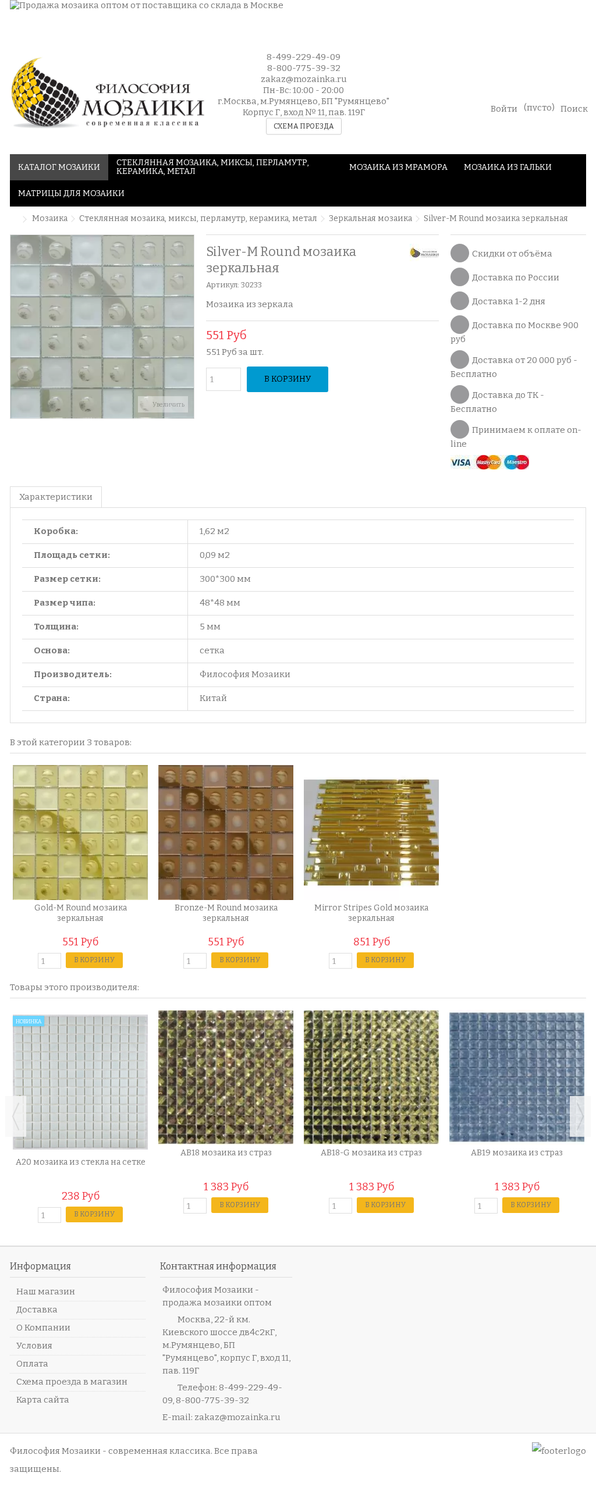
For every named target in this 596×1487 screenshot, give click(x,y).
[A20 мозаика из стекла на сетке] (80, 1082)
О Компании (43, 1327)
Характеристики (56, 497)
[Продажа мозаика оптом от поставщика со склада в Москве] (298, 16)
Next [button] (580, 1116)
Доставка (37, 1309)
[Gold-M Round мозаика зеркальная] (80, 832)
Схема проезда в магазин (71, 1381)
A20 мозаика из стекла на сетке (81, 1162)
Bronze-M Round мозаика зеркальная (226, 913)
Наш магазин (45, 1291)
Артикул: (222, 284)
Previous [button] (15, 1116)
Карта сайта (42, 1399)
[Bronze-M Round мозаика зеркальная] (225, 832)
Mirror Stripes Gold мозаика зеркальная (371, 913)
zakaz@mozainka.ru (237, 1417)
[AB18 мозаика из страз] (225, 1077)
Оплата (32, 1363)
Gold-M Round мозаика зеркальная (80, 913)
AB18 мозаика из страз (226, 1153)
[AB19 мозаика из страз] (516, 1077)
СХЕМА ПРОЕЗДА (304, 126)
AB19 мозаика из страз (517, 1153)
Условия (34, 1345)
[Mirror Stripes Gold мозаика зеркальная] (371, 832)
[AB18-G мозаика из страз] (371, 1077)
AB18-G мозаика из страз (371, 1153)
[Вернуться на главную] (13, 219)
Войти (504, 108)
